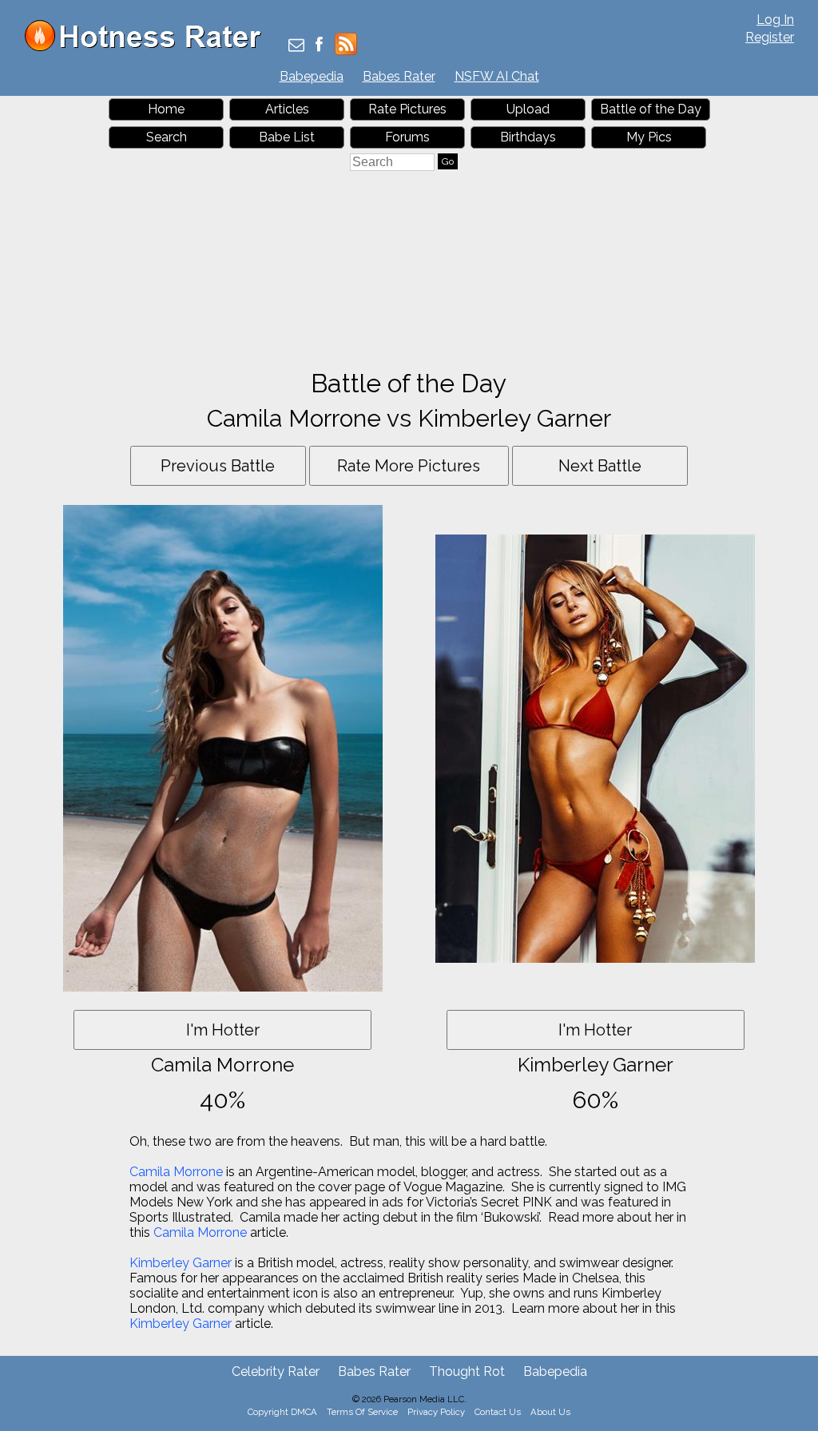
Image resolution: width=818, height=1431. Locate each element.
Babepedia (311, 76)
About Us (550, 1411)
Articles (287, 109)
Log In (775, 19)
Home (166, 109)
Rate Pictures (407, 109)
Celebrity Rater (276, 1371)
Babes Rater (399, 76)
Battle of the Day (650, 109)
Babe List (287, 137)
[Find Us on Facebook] (319, 46)
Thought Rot (467, 1371)
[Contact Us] (296, 46)
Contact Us (498, 1411)
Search (166, 137)
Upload (528, 109)
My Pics (649, 137)
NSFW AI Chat (497, 76)
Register (769, 37)
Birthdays (528, 137)
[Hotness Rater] (148, 47)
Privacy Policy (436, 1411)
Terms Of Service (362, 1411)
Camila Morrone (176, 1171)
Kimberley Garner (180, 1262)
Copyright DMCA (282, 1411)
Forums (407, 137)
